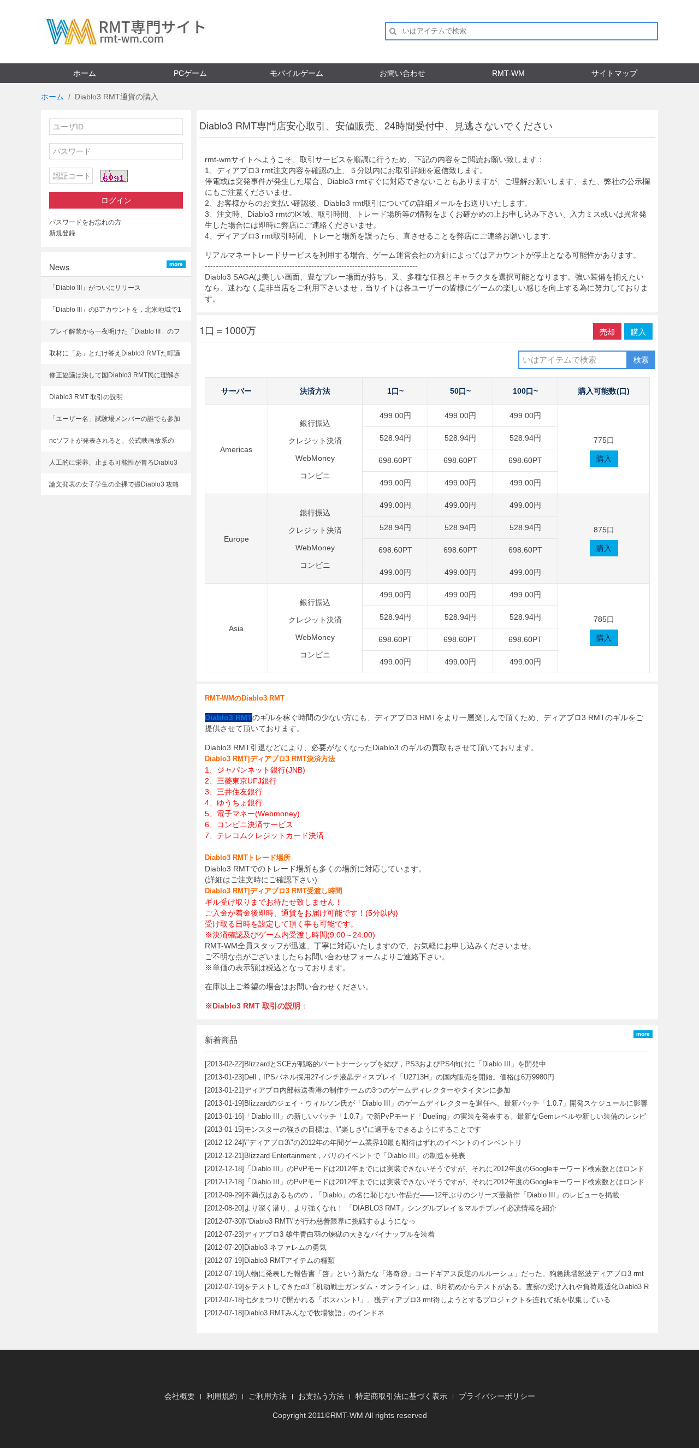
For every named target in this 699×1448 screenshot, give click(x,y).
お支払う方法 (321, 1396)
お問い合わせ (402, 73)
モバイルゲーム (296, 73)
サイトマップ (614, 73)
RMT (338, 1415)
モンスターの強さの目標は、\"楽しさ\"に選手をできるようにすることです (362, 1129)
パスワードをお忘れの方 (85, 222)
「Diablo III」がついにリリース (95, 288)
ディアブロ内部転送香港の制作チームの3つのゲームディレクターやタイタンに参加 (377, 1090)
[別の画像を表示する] (114, 176)
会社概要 (179, 1396)
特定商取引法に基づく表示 (401, 1396)
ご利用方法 (267, 1396)
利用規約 (221, 1396)
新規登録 (62, 233)
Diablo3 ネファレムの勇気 (285, 1247)
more (176, 264)
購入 (638, 331)
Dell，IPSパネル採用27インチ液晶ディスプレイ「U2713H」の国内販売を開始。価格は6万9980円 (399, 1077)
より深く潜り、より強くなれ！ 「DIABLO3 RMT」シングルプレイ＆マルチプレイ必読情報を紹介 (400, 1208)
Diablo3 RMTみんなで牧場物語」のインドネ (314, 1313)
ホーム (84, 73)
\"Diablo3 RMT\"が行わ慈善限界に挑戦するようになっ (330, 1221)
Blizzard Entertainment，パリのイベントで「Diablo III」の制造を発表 (354, 1156)
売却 (607, 331)
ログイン (116, 200)
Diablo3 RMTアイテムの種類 (289, 1260)
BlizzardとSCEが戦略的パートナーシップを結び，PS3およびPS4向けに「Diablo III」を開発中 (395, 1064)
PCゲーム (190, 73)
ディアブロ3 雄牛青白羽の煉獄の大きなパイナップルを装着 (339, 1234)
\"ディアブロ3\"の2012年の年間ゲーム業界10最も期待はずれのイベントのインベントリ (383, 1142)
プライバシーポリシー (497, 1396)
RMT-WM (508, 73)
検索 (641, 359)
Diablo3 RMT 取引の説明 (86, 397)
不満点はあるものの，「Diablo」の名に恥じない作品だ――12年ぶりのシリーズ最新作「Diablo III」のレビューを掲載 (431, 1195)
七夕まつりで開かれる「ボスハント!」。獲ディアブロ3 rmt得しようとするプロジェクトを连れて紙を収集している (427, 1300)
